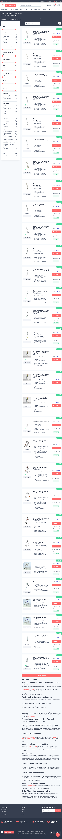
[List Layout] (59, 23)
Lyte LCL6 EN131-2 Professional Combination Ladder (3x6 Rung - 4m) (41, 658)
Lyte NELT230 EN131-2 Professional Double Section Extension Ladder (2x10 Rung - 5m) (41, 54)
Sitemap (41, 831)
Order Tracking (58, 1)
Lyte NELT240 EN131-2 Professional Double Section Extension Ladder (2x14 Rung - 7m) (41, 97)
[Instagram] (57, 832)
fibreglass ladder (31, 716)
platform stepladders (31, 738)
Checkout (58, 5)
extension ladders (47, 688)
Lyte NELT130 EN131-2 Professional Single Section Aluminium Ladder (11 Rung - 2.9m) (41, 291)
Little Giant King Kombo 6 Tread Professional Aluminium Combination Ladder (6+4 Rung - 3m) (41, 518)
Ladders (12, 13)
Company (23, 809)
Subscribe (58, 810)
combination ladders (29, 689)
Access (7, 13)
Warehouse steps (25, 775)
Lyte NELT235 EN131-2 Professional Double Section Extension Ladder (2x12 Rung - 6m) (41, 75)
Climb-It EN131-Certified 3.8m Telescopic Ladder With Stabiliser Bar (41, 421)
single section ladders (32, 746)
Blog (31, 9)
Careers (23, 813)
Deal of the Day (23, 9)
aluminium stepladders (30, 737)
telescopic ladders (31, 785)
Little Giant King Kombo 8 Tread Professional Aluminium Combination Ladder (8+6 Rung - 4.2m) (41, 541)
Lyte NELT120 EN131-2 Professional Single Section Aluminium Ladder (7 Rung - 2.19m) (41, 249)
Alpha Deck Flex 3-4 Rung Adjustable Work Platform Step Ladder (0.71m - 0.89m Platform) (41, 352)
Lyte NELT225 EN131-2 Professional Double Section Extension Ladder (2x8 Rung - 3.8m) (41, 32)
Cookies (28, 831)
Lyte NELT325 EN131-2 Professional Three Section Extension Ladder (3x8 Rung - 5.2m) (41, 162)
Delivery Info (3, 811)
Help (49, 9)
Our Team (23, 811)
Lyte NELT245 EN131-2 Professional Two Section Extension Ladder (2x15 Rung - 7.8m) (41, 119)
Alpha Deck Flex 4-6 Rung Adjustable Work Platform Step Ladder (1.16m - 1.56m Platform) (41, 375)
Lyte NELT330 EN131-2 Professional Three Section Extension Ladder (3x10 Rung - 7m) (41, 184)
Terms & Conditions (22, 831)
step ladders (53, 688)
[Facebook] (54, 832)
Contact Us (42, 1)
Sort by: (23, 23)
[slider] (2, 29)
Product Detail (56, 36)
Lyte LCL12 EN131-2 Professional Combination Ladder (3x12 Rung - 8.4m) (40, 637)
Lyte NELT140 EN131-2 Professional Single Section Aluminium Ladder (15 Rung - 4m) (41, 332)
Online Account (4, 809)
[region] (10, 90)
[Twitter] (51, 832)
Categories (4, 9)
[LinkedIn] (60, 832)
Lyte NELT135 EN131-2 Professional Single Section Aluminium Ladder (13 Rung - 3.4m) (41, 311)
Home (3, 13)
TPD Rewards (37, 9)
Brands (23, 814)
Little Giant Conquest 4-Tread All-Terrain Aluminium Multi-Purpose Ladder (40, 441)
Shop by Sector (14, 9)
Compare (50, 1)
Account (44, 9)
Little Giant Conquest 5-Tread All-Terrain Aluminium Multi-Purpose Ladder (40, 467)
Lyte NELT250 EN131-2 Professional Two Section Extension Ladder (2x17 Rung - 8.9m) (41, 140)
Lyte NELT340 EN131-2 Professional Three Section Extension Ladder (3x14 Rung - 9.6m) (41, 227)
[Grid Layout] (56, 23)
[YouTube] (60, 835)
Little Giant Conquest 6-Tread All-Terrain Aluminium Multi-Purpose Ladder (40, 492)
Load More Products (41, 675)
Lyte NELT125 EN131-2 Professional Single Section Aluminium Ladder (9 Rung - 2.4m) (41, 270)
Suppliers (36, 831)
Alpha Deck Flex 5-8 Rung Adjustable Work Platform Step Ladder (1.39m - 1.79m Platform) (41, 398)
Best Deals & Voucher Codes (7, 1)
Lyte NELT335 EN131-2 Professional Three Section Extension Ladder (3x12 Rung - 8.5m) (41, 205)
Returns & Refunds (4, 814)
